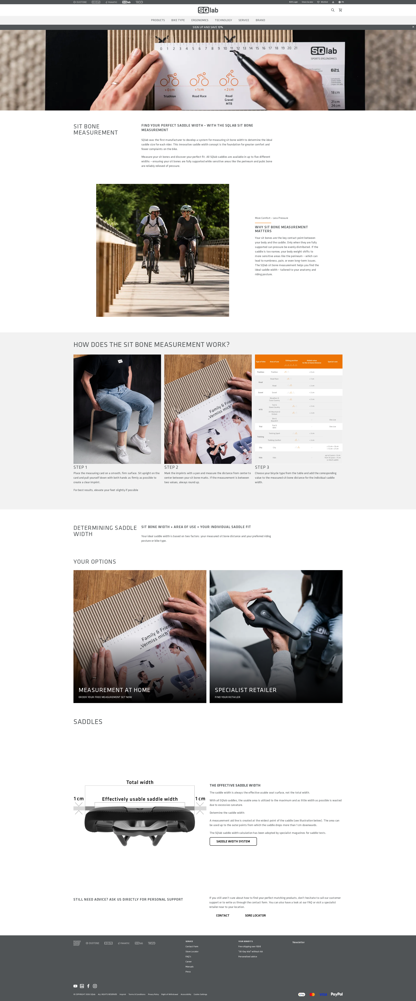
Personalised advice (247, 956)
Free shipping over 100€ (249, 946)
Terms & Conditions (137, 994)
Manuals (190, 966)
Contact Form (192, 946)
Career (189, 961)
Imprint (123, 994)
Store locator (307, 2)
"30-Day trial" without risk (250, 951)
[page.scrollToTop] (411, 993)
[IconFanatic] (111, 2)
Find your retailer (227, 697)
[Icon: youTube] (75, 986)
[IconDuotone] (80, 2)
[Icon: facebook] (88, 986)
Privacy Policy (153, 994)
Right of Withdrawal (169, 994)
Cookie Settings (200, 994)
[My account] (333, 2)
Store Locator (192, 951)
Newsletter (298, 942)
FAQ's (188, 956)
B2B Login (293, 2)
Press (188, 971)
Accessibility (186, 994)
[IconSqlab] (126, 2)
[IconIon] (96, 2)
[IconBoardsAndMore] (77, 943)
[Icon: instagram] (95, 986)
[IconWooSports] (139, 2)
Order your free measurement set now (105, 697)
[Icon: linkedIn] (82, 986)
